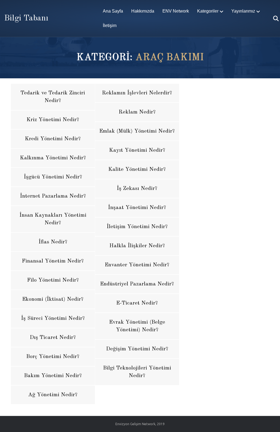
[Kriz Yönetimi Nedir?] (53, 120)
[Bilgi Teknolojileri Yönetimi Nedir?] (137, 372)
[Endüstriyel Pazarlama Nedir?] (137, 284)
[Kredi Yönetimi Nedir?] (53, 139)
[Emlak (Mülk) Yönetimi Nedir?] (137, 131)
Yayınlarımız (243, 11)
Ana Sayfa (113, 11)
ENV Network (175, 11)
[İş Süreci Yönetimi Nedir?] (53, 318)
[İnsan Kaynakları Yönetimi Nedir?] (53, 219)
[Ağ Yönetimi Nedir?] (53, 395)
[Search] (272, 18)
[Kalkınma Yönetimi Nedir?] (53, 158)
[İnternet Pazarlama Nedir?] (53, 196)
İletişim (109, 25)
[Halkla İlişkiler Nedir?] (137, 246)
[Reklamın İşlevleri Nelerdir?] (137, 93)
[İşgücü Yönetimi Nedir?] (53, 177)
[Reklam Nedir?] (137, 112)
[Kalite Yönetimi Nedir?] (137, 169)
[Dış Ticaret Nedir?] (53, 337)
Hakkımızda (142, 11)
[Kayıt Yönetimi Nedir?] (137, 150)
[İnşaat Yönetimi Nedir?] (137, 207)
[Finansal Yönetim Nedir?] (53, 261)
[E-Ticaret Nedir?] (137, 303)
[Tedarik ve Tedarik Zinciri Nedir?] (53, 97)
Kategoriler (207, 11)
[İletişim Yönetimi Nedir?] (137, 227)
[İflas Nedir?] (53, 242)
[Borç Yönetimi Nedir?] (53, 356)
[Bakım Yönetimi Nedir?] (53, 376)
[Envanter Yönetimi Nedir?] (137, 265)
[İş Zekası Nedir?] (137, 188)
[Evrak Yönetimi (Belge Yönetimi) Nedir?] (137, 326)
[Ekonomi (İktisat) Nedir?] (53, 299)
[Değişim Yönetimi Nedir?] (137, 349)
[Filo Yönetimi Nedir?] (53, 280)
